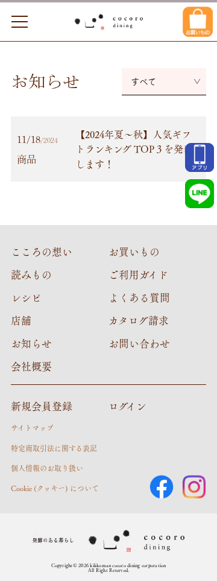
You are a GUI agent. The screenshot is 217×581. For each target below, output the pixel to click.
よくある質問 (139, 297)
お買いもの (134, 251)
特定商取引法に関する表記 (54, 448)
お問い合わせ (139, 343)
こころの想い (41, 251)
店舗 (21, 320)
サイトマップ (32, 428)
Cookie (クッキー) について (55, 488)
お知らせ (31, 343)
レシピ (26, 297)
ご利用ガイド (138, 274)
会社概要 (31, 366)
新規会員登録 (41, 406)
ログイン (127, 406)
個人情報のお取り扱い (47, 468)
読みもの (31, 274)
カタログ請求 (138, 320)
